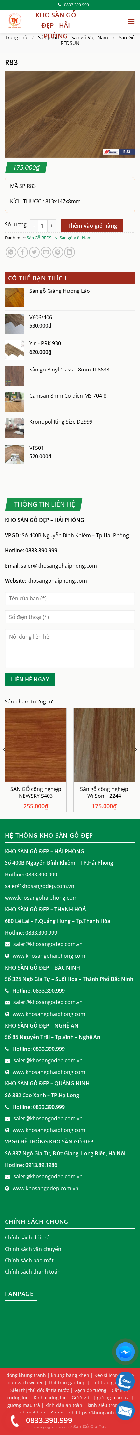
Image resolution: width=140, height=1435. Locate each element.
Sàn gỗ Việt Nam (89, 37)
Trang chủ (16, 37)
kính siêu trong (104, 1405)
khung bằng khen (70, 1375)
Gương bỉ (82, 1398)
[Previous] (4, 762)
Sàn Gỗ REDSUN (42, 238)
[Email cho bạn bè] (46, 252)
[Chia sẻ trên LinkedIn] (69, 252)
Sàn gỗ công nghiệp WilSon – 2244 (104, 792)
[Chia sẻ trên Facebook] (22, 252)
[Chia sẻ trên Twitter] (34, 252)
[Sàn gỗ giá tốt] (14, 21)
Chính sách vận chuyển (33, 1249)
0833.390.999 (76, 5)
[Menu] (131, 21)
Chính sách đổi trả (27, 1237)
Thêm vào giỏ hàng (92, 225)
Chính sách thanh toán (33, 1271)
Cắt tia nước (56, 1390)
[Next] (135, 762)
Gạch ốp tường (90, 1390)
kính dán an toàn (63, 1405)
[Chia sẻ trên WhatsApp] (11, 252)
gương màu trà (23, 1405)
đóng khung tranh (26, 1375)
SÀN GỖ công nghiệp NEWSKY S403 (35, 792)
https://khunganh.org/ (100, 1413)
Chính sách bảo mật (29, 1260)
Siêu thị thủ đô (26, 1390)
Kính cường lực (50, 1398)
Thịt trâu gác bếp (67, 1383)
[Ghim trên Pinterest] (57, 252)
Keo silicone (107, 1375)
